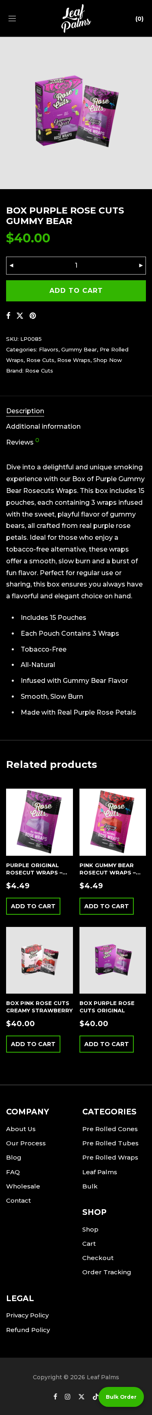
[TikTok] (95, 1396)
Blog (13, 1157)
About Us (21, 1129)
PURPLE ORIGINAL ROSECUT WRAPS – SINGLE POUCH (34, 872)
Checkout (97, 1258)
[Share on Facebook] (8, 316)
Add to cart (76, 290)
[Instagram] (68, 1396)
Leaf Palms (99, 1172)
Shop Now (107, 360)
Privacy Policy (27, 1315)
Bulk (90, 1186)
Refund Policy (28, 1330)
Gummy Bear (79, 349)
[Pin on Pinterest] (33, 316)
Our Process (26, 1143)
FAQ (13, 1172)
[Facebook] (55, 1396)
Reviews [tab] (22, 441)
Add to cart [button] (33, 906)
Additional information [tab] (43, 426)
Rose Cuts (40, 360)
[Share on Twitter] (20, 316)
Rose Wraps (73, 360)
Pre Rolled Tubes (110, 1143)
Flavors (48, 349)
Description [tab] (25, 411)
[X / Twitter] (81, 1396)
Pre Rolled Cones (110, 1129)
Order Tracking (106, 1272)
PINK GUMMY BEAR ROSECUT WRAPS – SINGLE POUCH (107, 872)
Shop (90, 1229)
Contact (18, 1200)
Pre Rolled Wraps (110, 1157)
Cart (89, 1243)
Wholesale (23, 1186)
